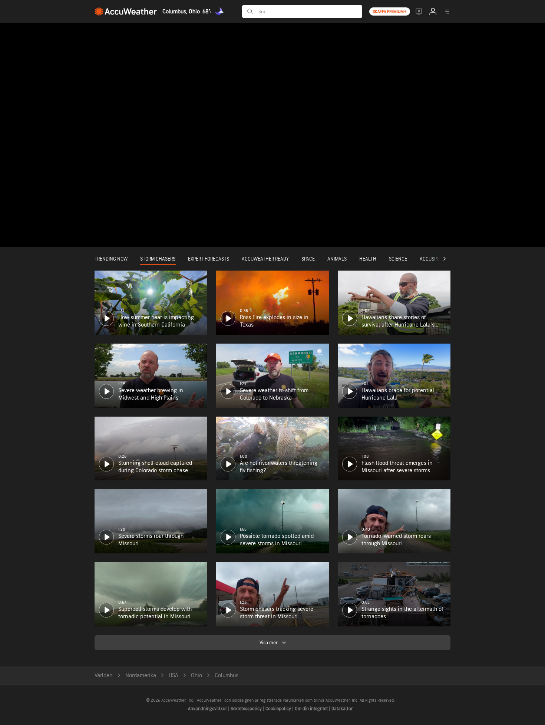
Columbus (226, 675)
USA (173, 675)
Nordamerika (140, 675)
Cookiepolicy (278, 709)
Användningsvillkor (208, 709)
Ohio (196, 675)
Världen (104, 675)
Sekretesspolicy (247, 709)
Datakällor (342, 709)
